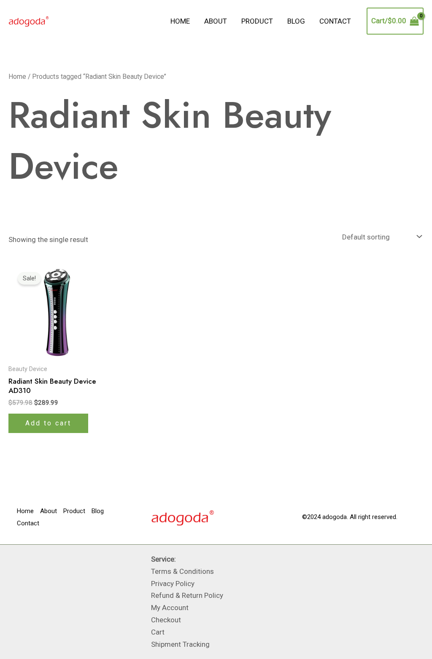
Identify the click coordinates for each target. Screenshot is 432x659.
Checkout (166, 620)
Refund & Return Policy (187, 595)
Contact (335, 21)
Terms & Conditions (182, 571)
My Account (170, 607)
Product (257, 21)
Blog (296, 21)
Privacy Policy (172, 583)
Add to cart (48, 423)
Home (180, 21)
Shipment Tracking (180, 644)
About (215, 21)
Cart (158, 632)
